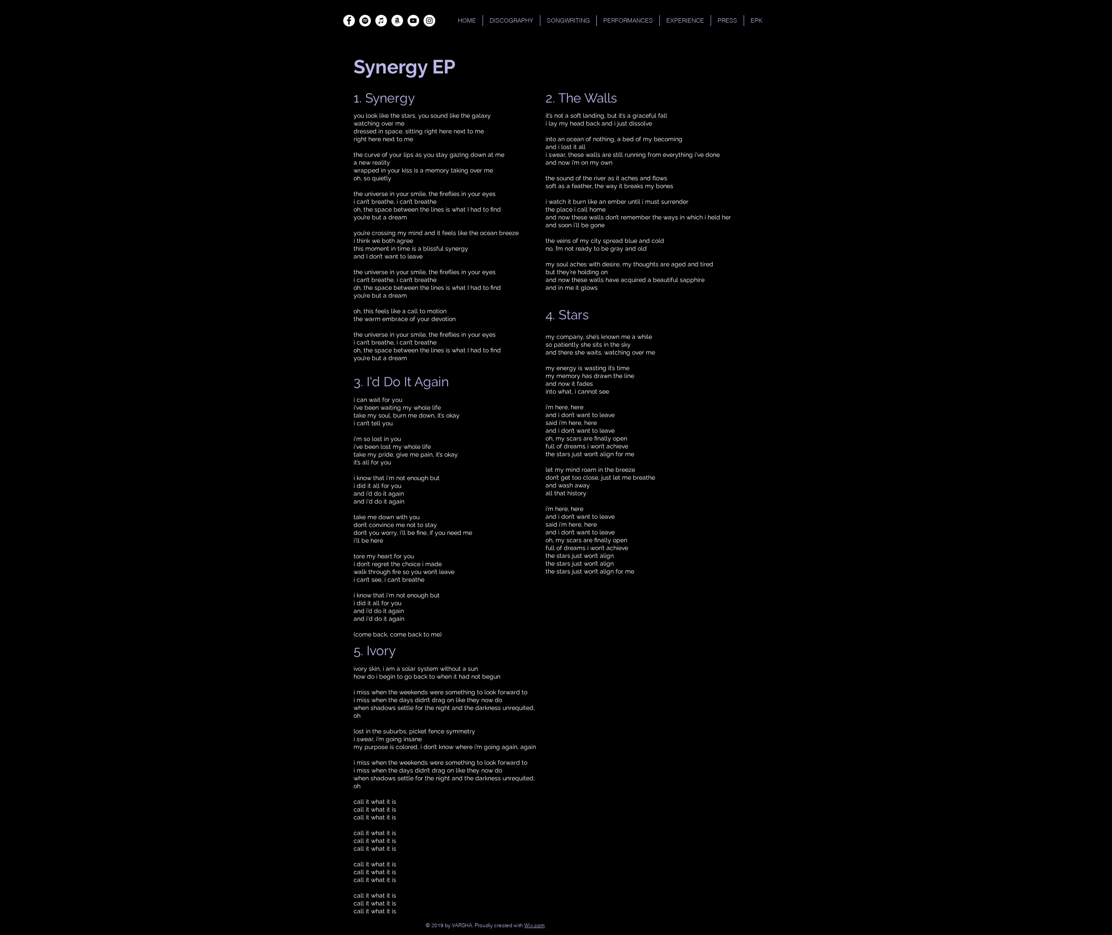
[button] (628, 20)
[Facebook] (349, 21)
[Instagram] (429, 21)
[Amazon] (397, 21)
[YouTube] (413, 21)
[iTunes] (381, 21)
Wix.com (534, 925)
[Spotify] (365, 21)
